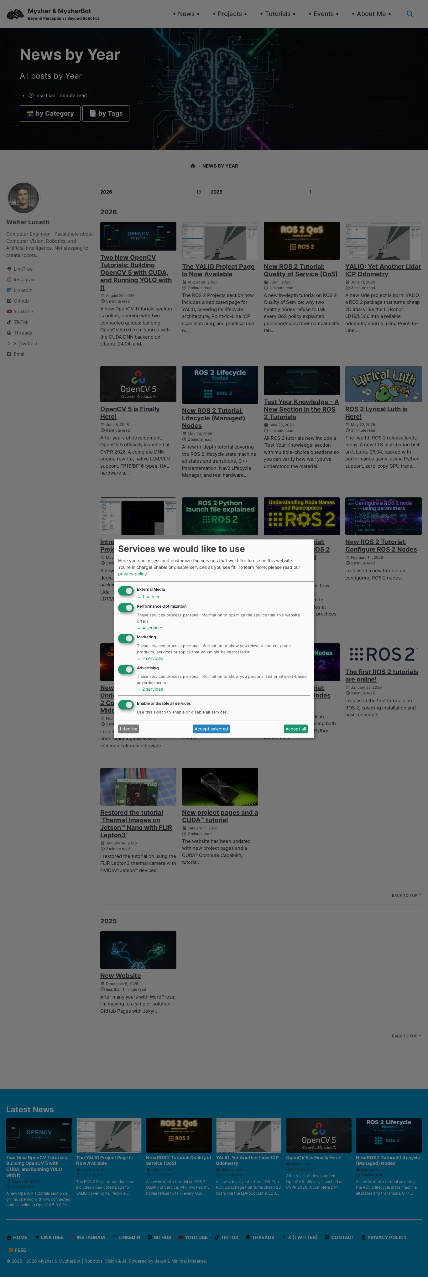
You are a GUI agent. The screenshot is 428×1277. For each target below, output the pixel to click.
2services (150, 658)
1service (148, 597)
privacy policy (132, 573)
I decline (128, 729)
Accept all (295, 729)
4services (150, 627)
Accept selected (211, 729)
